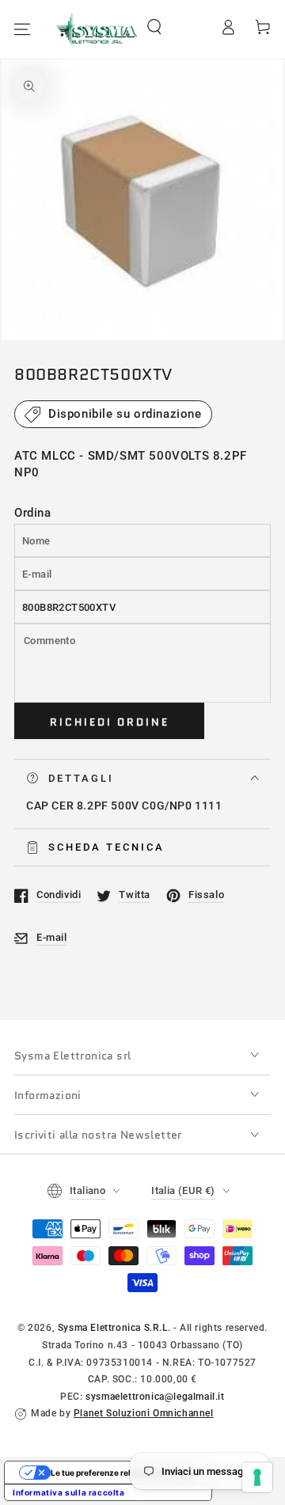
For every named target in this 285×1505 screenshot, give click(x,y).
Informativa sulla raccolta (69, 1492)
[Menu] (22, 29)
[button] (154, 26)
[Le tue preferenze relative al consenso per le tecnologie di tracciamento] (257, 1477)
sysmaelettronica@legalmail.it (155, 1396)
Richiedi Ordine (109, 722)
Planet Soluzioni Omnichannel (144, 1413)
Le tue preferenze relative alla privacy (124, 1472)
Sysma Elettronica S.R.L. (114, 1327)
